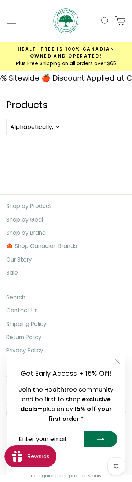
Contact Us (22, 310)
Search (15, 297)
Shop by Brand (26, 233)
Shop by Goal (24, 219)
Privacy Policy (24, 350)
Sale (12, 273)
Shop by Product (29, 206)
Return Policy (23, 337)
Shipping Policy (26, 324)
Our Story (19, 259)
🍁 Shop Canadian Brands (41, 246)
